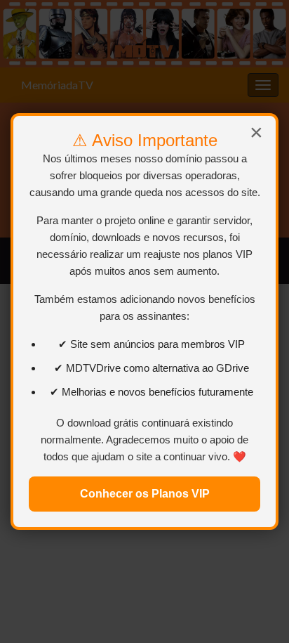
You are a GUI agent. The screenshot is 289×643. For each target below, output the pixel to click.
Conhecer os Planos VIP (145, 494)
